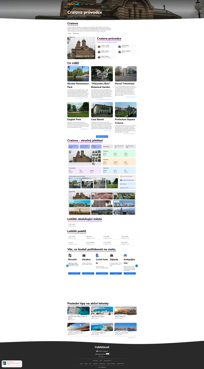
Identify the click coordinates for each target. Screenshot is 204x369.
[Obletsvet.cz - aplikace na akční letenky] (102, 297)
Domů (82, 4)
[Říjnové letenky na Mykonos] (102, 311)
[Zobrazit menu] (136, 3)
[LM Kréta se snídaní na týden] (125, 327)
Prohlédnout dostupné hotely (127, 180)
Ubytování (92, 4)
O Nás (90, 363)
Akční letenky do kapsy (102, 354)
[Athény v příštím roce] (125, 311)
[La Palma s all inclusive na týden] (78, 327)
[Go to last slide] (67, 266)
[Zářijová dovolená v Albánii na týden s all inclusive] (78, 311)
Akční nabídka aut (129, 273)
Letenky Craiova (125, 187)
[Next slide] (136, 266)
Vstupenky (124, 184)
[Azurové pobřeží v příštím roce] (102, 327)
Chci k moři (116, 273)
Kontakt (85, 363)
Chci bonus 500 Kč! (74, 273)
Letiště (101, 360)
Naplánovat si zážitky (88, 273)
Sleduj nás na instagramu (103, 351)
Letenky (86, 4)
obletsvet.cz (103, 367)
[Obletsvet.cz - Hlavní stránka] (73, 2)
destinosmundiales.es (111, 363)
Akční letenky (95, 360)
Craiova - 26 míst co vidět (102, 136)
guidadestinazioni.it (120, 363)
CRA (87, 146)
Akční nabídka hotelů (102, 273)
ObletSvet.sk (95, 363)
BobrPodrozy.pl (102, 363)
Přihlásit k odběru (116, 289)
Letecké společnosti (107, 360)
